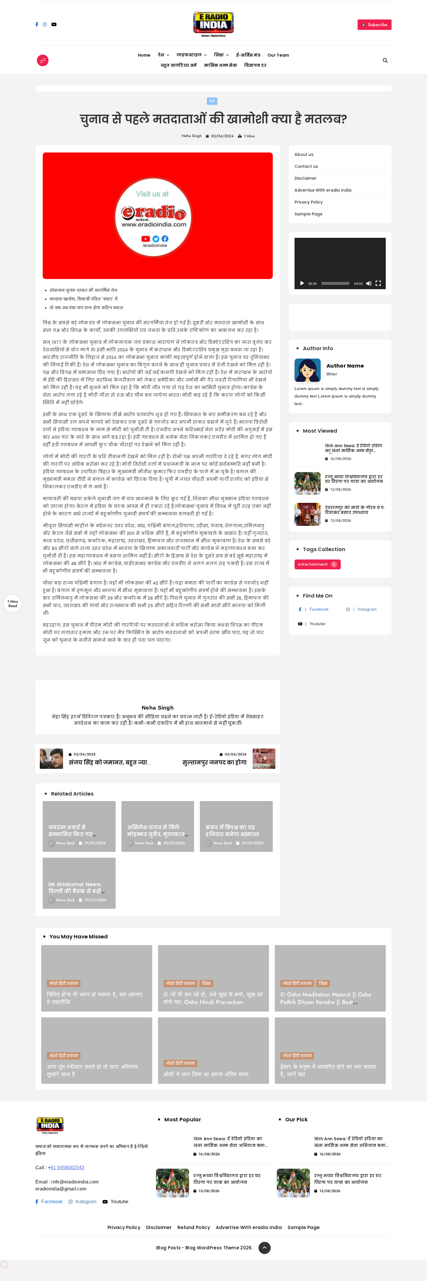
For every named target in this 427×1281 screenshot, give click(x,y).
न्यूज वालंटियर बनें (179, 65)
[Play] (302, 283)
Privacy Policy (309, 202)
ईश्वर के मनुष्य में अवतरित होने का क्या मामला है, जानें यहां (328, 1071)
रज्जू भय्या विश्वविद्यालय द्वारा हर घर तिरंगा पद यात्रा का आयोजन (354, 479)
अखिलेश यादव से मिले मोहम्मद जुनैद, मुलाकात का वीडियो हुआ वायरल (156, 834)
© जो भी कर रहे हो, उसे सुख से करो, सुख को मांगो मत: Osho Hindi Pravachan (213, 998)
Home (144, 55)
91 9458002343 (67, 1167)
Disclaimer (306, 178)
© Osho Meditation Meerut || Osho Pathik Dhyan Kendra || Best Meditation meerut (326, 1002)
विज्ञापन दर (255, 65)
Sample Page (308, 214)
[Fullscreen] (378, 283)
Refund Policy (193, 1227)
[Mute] (369, 283)
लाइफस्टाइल (189, 55)
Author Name (345, 365)
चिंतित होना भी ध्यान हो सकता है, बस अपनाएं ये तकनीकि (95, 998)
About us (304, 154)
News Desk (65, 843)
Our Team (278, 55)
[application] (340, 263)
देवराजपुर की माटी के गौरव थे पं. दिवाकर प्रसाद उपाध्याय (355, 510)
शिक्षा (219, 55)
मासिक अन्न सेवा (220, 65)
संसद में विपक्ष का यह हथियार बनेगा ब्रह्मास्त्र (232, 831)
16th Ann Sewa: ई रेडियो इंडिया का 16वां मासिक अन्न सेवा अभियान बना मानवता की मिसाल (353, 453)
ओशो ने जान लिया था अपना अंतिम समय (206, 1074)
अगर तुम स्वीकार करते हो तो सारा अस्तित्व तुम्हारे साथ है (92, 1071)
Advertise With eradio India (323, 190)
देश (161, 55)
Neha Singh (192, 135)
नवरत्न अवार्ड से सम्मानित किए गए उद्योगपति (71, 834)
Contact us (306, 166)
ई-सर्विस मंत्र (248, 55)
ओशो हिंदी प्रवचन (63, 983)
